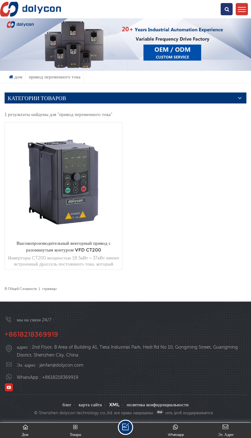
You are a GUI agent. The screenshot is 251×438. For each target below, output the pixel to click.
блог (66, 404)
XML (114, 404)
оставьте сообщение (125, 427)
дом (18, 76)
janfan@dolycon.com (61, 364)
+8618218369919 (31, 334)
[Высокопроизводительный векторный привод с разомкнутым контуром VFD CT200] (63, 235)
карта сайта (90, 404)
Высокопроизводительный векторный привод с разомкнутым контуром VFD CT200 (64, 246)
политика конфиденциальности (158, 404)
